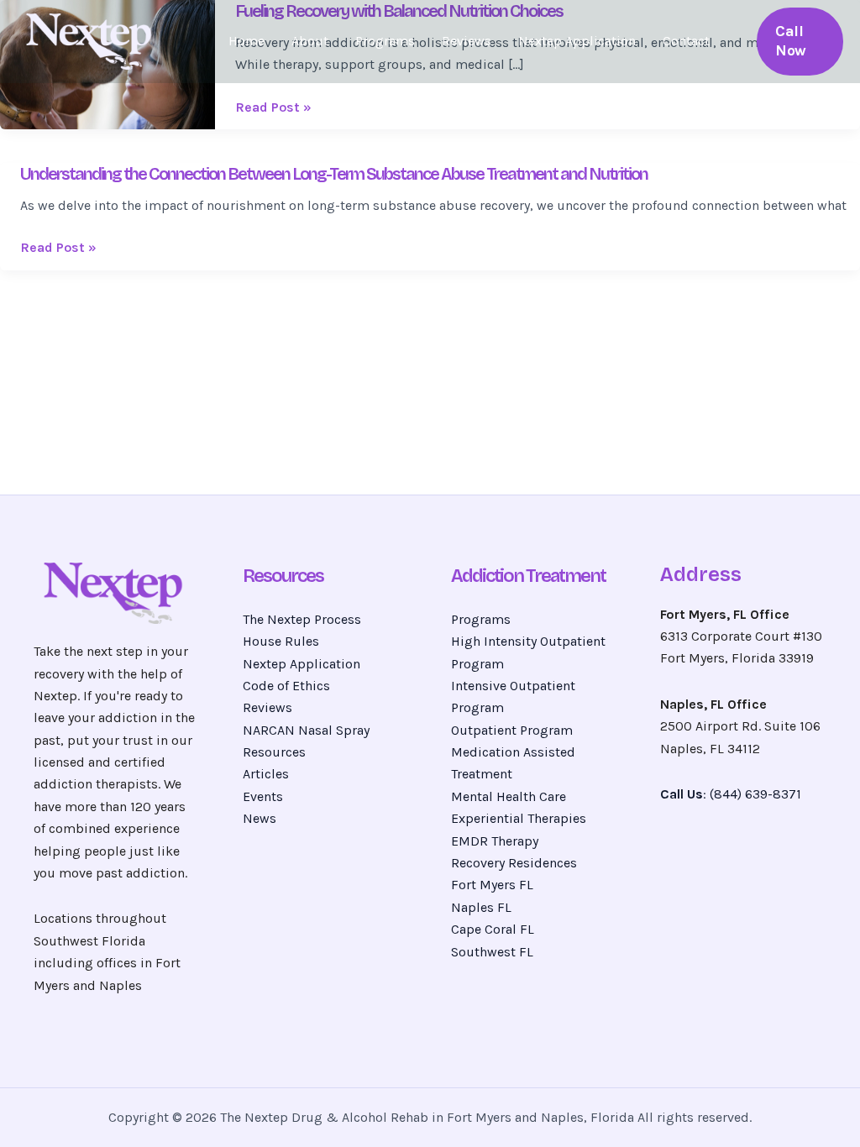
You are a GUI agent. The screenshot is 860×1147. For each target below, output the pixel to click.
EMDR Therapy (494, 841)
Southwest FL (492, 952)
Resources (274, 752)
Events (263, 796)
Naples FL (481, 907)
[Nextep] (92, 40)
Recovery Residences (514, 863)
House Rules (281, 641)
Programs (385, 41)
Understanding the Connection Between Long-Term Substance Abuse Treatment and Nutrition (334, 174)
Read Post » (273, 107)
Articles (266, 774)
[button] (800, 42)
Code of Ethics (286, 686)
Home (246, 41)
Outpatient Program (512, 730)
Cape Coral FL (492, 929)
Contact (686, 41)
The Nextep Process (302, 619)
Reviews (466, 41)
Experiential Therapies (518, 818)
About (309, 41)
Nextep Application (577, 41)
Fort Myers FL (492, 885)
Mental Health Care (508, 796)
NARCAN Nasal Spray (306, 730)
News (259, 818)
